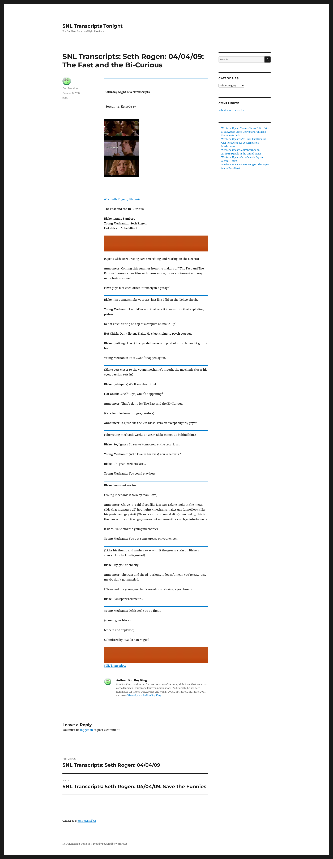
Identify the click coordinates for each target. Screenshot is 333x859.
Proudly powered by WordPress (110, 843)
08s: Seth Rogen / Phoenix (122, 199)
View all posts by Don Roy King (144, 695)
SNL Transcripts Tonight (92, 26)
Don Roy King (70, 88)
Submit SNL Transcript (231, 110)
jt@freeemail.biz (87, 820)
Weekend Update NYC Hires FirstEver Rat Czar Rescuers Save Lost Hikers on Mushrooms (243, 143)
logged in (86, 730)
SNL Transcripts (115, 665)
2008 (65, 97)
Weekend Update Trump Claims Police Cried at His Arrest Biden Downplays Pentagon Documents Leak (245, 132)
